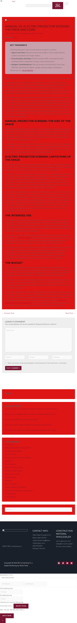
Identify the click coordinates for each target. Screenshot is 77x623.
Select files (21, 606)
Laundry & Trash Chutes (13, 471)
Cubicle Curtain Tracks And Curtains (18, 458)
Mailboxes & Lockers (12, 474)
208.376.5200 (37, 546)
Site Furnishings (10, 484)
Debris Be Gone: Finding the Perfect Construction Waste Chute (28, 425)
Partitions (8, 481)
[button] (38, 5)
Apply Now (6, 615)
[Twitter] (63, 563)
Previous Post (8, 313)
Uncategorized (25, 33)
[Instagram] (71, 563)
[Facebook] (58, 563)
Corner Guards (10, 454)
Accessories (9, 444)
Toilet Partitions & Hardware (15, 487)
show (15, 37)
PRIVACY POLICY (39, 548)
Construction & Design (13, 451)
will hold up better (24, 238)
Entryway (8, 461)
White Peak (23, 566)
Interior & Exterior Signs (13, 467)
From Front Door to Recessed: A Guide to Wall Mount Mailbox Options (31, 409)
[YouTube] (67, 563)
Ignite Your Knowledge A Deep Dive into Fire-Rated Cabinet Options (30, 414)
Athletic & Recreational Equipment (17, 448)
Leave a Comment (12, 33)
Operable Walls (10, 477)
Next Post (70, 313)
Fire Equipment (10, 464)
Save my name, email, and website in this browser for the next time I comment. (37, 363)
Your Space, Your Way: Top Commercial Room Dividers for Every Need (31, 430)
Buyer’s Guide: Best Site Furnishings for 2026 (21, 419)
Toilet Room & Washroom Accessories (19, 490)
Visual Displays (10, 497)
